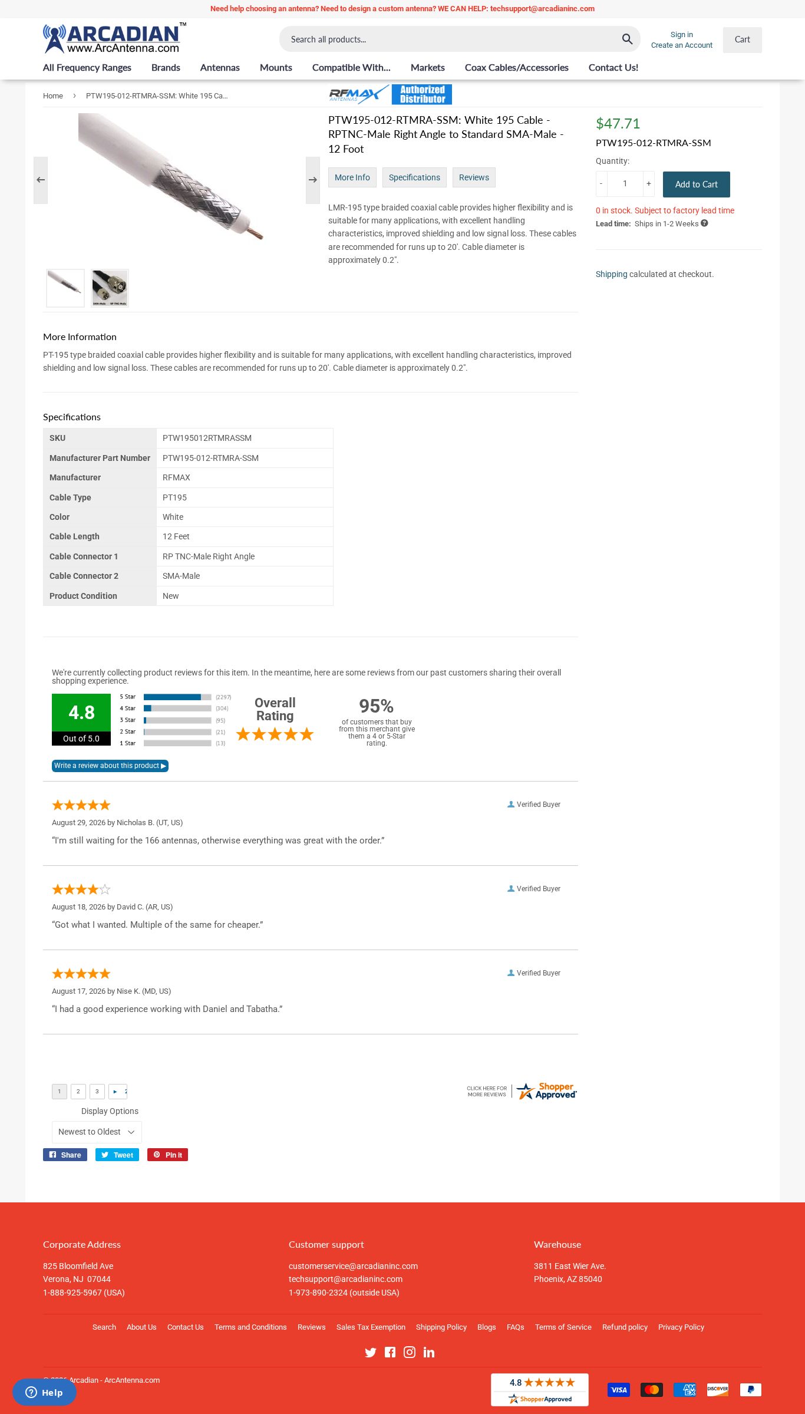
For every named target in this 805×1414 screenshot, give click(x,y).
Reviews (474, 177)
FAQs (515, 1327)
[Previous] (47, 180)
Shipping (612, 273)
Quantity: (612, 161)
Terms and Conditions (251, 1327)
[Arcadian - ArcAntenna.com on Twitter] (371, 1354)
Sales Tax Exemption (370, 1327)
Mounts (276, 66)
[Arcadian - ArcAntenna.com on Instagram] (409, 1354)
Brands (165, 66)
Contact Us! (613, 66)
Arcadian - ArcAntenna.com (114, 1380)
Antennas (220, 66)
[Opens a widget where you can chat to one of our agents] (44, 1393)
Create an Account (681, 45)
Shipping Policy (441, 1327)
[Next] (307, 180)
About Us (142, 1327)
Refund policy (625, 1327)
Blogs (486, 1327)
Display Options (109, 1111)
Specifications (414, 177)
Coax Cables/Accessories (517, 66)
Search (104, 1327)
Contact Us (185, 1327)
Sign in (682, 34)
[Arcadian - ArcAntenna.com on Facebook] (390, 1354)
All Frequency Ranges (87, 66)
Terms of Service (563, 1327)
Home (53, 95)
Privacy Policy (681, 1327)
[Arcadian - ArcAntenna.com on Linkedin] (429, 1354)
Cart (742, 39)
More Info (352, 177)
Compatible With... (351, 66)
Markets (428, 66)
